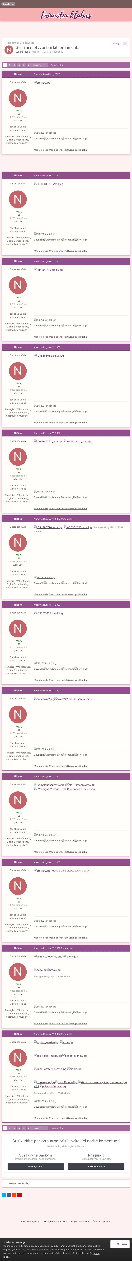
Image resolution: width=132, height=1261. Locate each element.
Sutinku (121, 1244)
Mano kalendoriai (58, 150)
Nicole (27, 51)
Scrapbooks (56, 51)
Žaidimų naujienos (102, 1221)
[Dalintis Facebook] (9, 1195)
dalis (63, 870)
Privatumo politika (29, 1221)
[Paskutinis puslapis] (45, 65)
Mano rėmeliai (41, 150)
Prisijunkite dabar (96, 1166)
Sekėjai (117, 43)
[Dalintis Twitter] (4, 1195)
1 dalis (54, 870)
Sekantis (37, 65)
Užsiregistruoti (35, 1166)
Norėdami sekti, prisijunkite (20, 42)
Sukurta (47, 74)
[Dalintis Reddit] (14, 1195)
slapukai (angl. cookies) (63, 1246)
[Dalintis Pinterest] (19, 1195)
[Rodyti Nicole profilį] (9, 49)
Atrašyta (47, 175)
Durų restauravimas (80, 1221)
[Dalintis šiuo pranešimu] (127, 74)
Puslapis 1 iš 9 (57, 65)
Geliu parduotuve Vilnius (54, 1221)
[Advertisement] (66, 30)
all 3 (36, 1086)
